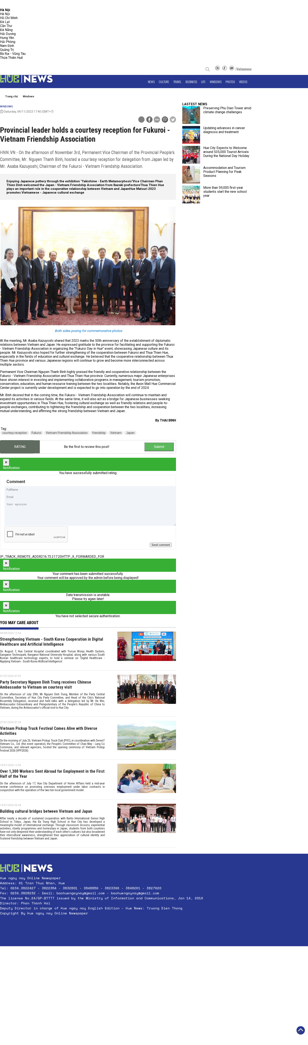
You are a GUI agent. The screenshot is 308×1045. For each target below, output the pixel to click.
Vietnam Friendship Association (67, 432)
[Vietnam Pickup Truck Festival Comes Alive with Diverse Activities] (146, 738)
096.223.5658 (9, 4)
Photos (230, 81)
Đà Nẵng (6, 30)
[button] (101, 923)
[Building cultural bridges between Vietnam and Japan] (146, 823)
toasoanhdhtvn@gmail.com (37, 4)
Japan (130, 432)
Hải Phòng (7, 42)
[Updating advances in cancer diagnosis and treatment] (191, 135)
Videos (243, 81)
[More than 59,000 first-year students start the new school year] (191, 194)
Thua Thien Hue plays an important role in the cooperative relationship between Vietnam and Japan (85, 187)
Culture (164, 81)
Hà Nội (5, 14)
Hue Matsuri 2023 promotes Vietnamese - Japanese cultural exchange (81, 190)
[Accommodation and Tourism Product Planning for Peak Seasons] (191, 175)
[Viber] (165, 119)
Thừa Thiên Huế (11, 58)
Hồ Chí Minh (9, 18)
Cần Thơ (6, 26)
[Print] (141, 119)
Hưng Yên (7, 38)
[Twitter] (173, 119)
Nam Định (7, 46)
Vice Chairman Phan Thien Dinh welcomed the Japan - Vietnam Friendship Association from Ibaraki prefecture (84, 183)
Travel (177, 81)
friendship (99, 432)
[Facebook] (224, 69)
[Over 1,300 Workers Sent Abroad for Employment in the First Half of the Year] (146, 779)
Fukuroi (36, 432)
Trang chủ (11, 96)
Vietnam (116, 432)
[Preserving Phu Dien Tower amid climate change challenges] (191, 115)
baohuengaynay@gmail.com (81, 893)
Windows (215, 81)
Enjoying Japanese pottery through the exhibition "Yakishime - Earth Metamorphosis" (69, 181)
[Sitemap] (217, 69)
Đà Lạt (5, 22)
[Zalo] (157, 119)
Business (191, 81)
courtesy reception (14, 432)
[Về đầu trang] (300, 1030)
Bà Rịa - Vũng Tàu (13, 54)
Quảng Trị (7, 50)
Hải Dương (8, 34)
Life (203, 81)
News (151, 81)
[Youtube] (231, 69)
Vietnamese (243, 69)
